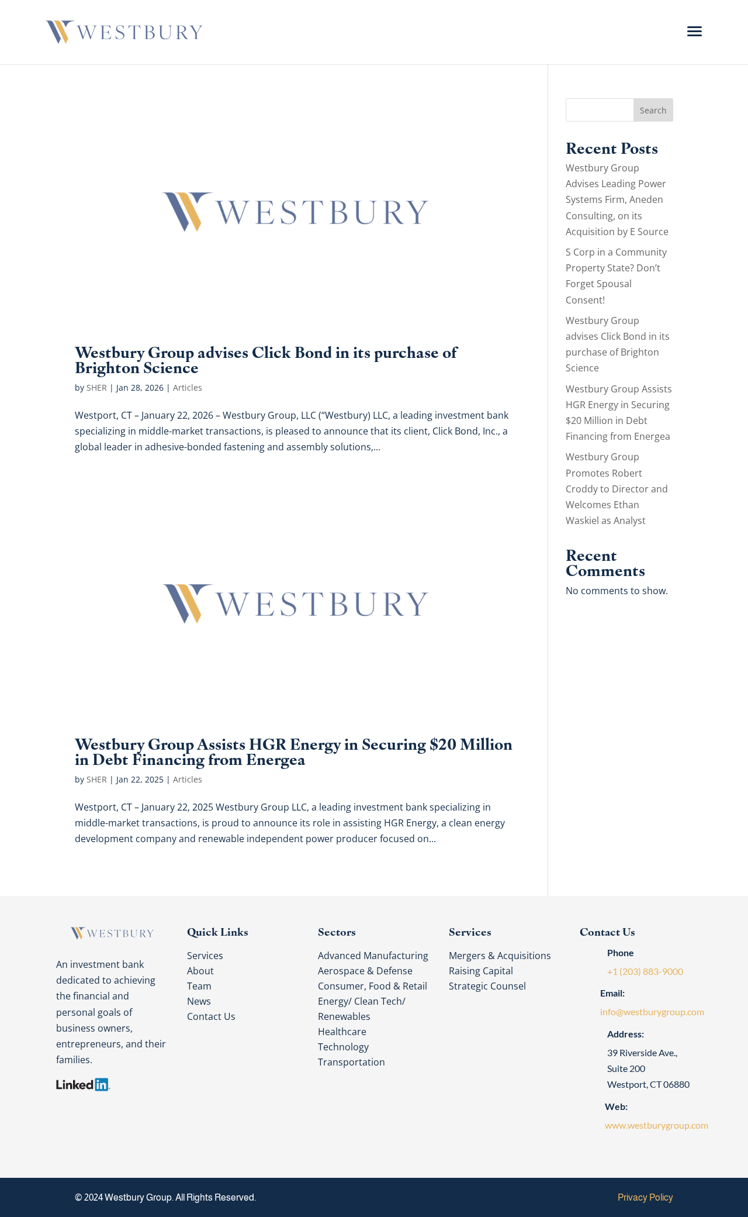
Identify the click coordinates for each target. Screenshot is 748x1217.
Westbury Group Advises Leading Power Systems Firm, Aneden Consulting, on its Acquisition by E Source (617, 199)
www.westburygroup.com (656, 1124)
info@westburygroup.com (652, 1011)
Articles (187, 387)
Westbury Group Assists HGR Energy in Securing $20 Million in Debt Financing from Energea (293, 750)
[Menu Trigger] (694, 31)
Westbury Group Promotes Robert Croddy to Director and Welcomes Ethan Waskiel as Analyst (617, 488)
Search (653, 110)
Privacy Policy (645, 1197)
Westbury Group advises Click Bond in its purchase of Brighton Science (266, 358)
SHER (96, 387)
